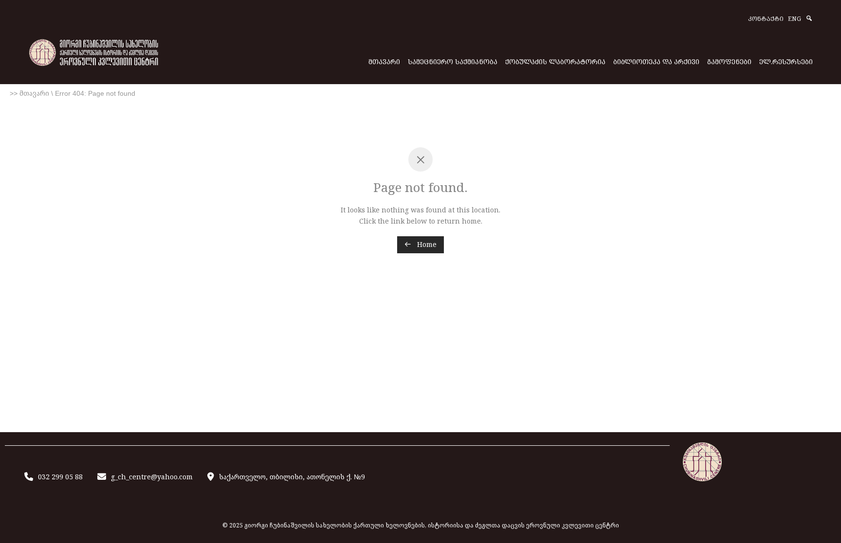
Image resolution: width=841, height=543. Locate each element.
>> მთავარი (29, 93)
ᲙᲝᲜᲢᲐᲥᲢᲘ (766, 19)
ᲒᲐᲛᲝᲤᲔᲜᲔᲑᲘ (729, 61)
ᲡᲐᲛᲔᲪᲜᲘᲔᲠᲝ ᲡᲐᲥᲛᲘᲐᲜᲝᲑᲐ (452, 61)
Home (426, 244)
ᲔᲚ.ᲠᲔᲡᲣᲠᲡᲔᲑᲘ (786, 61)
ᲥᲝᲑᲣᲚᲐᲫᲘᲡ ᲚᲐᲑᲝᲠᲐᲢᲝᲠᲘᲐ (555, 61)
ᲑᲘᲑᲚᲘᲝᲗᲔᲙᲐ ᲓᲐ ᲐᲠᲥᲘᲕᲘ (656, 61)
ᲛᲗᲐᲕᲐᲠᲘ (384, 61)
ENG (794, 19)
